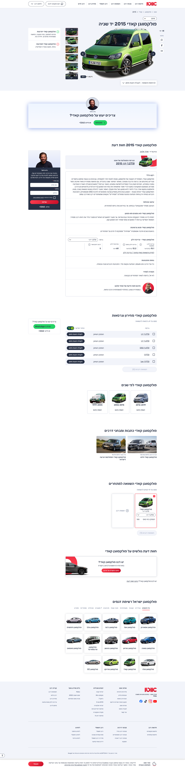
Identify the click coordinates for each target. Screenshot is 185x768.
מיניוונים (106, 608)
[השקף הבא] (83, 53)
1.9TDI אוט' (144, 362)
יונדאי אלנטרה (98, 705)
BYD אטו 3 (99, 702)
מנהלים (91, 608)
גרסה (101, 240)
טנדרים (138, 608)
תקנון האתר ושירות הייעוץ (118, 702)
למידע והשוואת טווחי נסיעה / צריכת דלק (138, 252)
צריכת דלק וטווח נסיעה (49, 702)
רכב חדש (54, 695)
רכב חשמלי (99, 731)
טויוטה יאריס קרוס (97, 709)
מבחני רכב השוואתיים (120, 735)
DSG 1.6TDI (144, 348)
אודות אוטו (123, 705)
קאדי (140, 12)
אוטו (155, 12)
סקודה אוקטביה (98, 712)
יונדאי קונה (99, 692)
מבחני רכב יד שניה (121, 738)
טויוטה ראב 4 (99, 716)
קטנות (131, 608)
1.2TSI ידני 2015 (125, 163)
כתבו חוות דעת (132, 581)
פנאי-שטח (114, 608)
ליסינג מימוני (76, 731)
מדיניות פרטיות (122, 692)
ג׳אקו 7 (101, 699)
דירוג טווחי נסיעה (97, 742)
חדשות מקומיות (152, 731)
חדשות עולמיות (152, 735)
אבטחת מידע (122, 695)
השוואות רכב (52, 692)
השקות (124, 742)
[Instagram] (150, 701)
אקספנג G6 (99, 695)
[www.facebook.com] (141, 701)
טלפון (56, 189)
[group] (118, 53)
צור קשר (124, 712)
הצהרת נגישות (122, 699)
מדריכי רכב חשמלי (97, 738)
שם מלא (56, 181)
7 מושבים (98, 608)
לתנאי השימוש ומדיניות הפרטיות (76, 765)
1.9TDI (146, 355)
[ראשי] (151, 690)
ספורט (76, 608)
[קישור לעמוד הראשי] (152, 3)
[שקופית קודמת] (153, 53)
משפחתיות (123, 608)
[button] (56, 3)
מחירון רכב (53, 699)
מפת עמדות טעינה (97, 735)
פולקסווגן (148, 12)
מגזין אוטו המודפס (74, 699)
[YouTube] (155, 701)
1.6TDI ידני (145, 341)
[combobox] (150, 18)
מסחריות (83, 608)
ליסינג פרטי (76, 738)
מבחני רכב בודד (122, 731)
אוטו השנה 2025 (74, 695)
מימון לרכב (53, 705)
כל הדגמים (146, 608)
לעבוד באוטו (123, 709)
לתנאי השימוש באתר (38, 197)
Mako (78, 692)
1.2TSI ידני (145, 334)
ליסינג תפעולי (75, 735)
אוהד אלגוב (144, 151)
